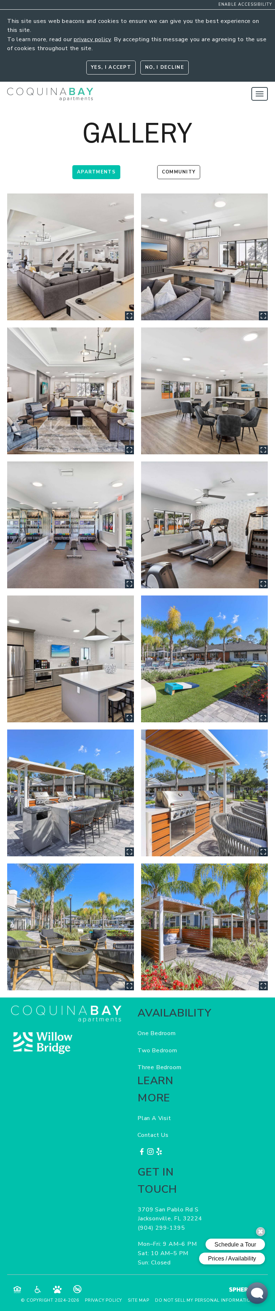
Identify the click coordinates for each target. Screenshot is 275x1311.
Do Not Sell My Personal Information (204, 1300)
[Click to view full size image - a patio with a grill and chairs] (204, 792)
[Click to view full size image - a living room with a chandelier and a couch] (70, 390)
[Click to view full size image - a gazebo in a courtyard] (204, 926)
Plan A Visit (154, 1118)
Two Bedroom (157, 1050)
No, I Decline (164, 67)
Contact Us (153, 1135)
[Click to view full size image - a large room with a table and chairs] (204, 390)
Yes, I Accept (111, 67)
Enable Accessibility (245, 4)
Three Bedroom (159, 1067)
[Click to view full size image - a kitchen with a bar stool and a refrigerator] (70, 658)
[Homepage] (50, 91)
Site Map (138, 1300)
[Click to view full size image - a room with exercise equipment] (204, 524)
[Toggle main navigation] (259, 94)
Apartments (96, 172)
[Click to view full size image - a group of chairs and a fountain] (70, 926)
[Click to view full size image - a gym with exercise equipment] (70, 524)
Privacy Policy (103, 1300)
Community (179, 172)
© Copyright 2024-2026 (50, 1300)
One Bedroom (157, 1033)
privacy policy (92, 39)
